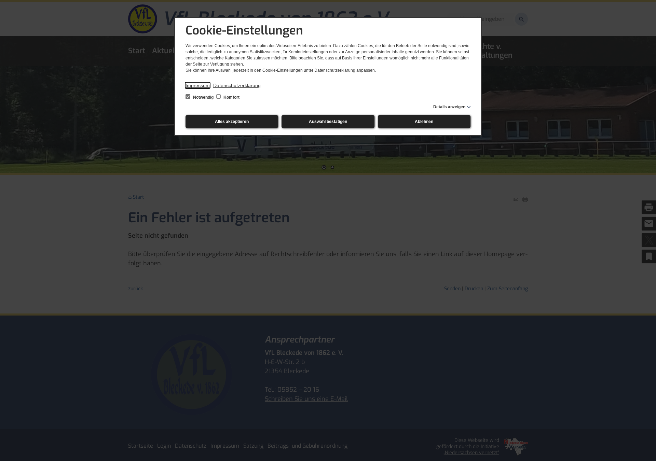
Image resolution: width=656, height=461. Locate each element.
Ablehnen (424, 121)
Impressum (198, 85)
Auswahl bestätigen (328, 121)
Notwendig (203, 97)
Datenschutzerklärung (237, 85)
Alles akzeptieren (232, 121)
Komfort (231, 97)
